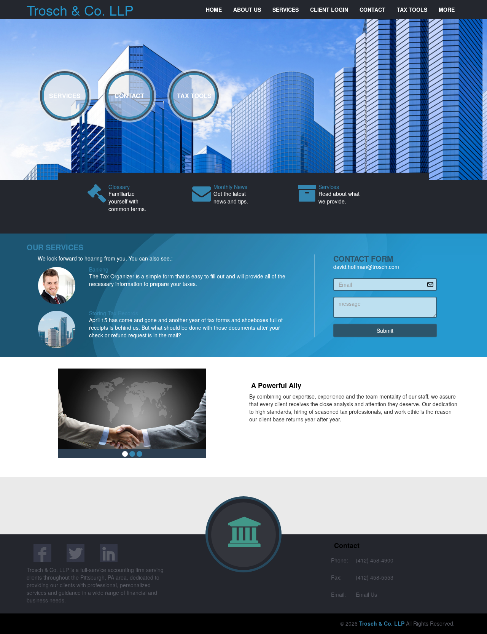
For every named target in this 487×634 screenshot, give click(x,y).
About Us (247, 9)
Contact (372, 9)
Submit (385, 330)
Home (214, 9)
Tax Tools (412, 9)
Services (285, 9)
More (447, 9)
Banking (98, 269)
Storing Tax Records (113, 313)
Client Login (329, 9)
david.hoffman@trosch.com (366, 266)
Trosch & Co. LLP (80, 9)
